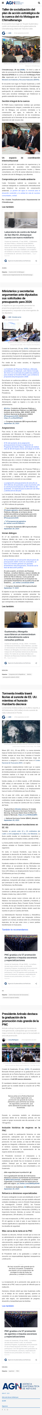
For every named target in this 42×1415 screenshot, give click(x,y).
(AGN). (22, 70)
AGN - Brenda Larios (14, 317)
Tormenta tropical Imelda (11, 997)
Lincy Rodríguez (13, 1040)
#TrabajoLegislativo (11, 510)
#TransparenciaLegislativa (16, 521)
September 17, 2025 (11, 588)
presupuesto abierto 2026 (11, 677)
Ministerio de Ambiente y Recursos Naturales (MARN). (21, 80)
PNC (17, 1371)
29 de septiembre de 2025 (21, 33)
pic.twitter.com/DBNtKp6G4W (28, 1183)
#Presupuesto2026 (11, 416)
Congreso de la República (17, 674)
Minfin (29, 674)
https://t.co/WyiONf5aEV (13, 418)
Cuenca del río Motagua (16, 272)
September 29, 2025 (11, 423)
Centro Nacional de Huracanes (18, 994)
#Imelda (18, 809)
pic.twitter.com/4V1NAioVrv (14, 523)
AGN (9, 33)
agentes (11, 1371)
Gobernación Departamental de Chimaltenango (17, 275)
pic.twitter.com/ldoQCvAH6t (23, 583)
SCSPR (4, 1401)
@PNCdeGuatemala (13, 1180)
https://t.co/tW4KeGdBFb (27, 815)
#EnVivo (7, 408)
